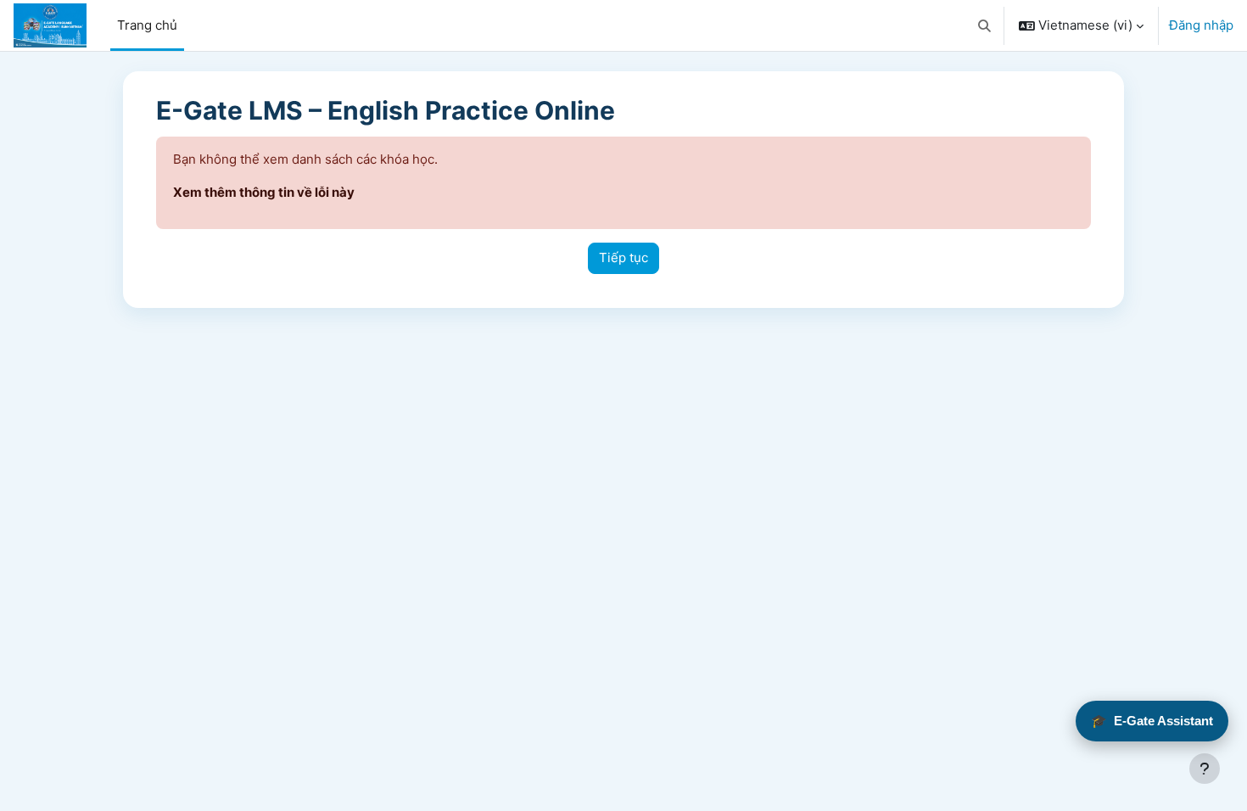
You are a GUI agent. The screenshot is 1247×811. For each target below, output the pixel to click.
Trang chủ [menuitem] (147, 25)
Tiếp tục (623, 257)
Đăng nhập (1201, 25)
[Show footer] (1204, 768)
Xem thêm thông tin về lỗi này (264, 192)
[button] (985, 25)
